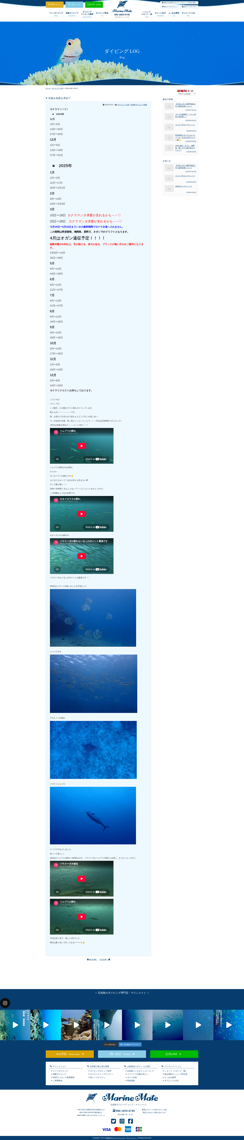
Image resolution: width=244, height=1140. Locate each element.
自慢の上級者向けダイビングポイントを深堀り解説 (180, 2)
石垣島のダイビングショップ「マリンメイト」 (121, 1138)
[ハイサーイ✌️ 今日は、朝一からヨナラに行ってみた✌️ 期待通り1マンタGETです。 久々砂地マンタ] (229, 1025)
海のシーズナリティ (170, 6)
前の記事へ (93, 959)
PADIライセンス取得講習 (63, 1077)
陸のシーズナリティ (190, 6)
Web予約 (55, 4)
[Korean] (192, 91)
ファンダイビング (56, 14)
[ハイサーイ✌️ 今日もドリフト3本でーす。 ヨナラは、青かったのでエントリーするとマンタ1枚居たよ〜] (167, 1025)
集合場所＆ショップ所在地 (175, 1074)
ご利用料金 (57, 1080)
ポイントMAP (160, 14)
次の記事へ (104, 959)
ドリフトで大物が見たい (137, 1074)
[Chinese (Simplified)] (178, 91)
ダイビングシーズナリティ (101, 1074)
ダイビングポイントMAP (100, 1071)
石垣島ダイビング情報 (139, 105)
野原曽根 (131, 1080)
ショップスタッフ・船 (146, 14)
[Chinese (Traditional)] (182, 91)
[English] (185, 91)
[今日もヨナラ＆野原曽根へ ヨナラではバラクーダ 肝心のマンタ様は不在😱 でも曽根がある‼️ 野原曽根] (198, 1025)
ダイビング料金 (102, 14)
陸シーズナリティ (97, 1077)
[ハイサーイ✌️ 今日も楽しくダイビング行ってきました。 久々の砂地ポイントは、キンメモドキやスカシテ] (137, 1025)
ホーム (48, 88)
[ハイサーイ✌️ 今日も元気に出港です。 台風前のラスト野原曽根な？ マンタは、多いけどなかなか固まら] (15, 1025)
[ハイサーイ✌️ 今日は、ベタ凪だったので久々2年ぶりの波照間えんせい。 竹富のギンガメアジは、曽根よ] (76, 1025)
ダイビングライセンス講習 (87, 14)
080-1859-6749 (122, 14)
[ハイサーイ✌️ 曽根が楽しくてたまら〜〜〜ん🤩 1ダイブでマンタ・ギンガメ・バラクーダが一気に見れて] (45, 1025)
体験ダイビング (72, 14)
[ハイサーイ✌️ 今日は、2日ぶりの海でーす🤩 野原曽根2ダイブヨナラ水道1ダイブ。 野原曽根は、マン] (107, 1025)
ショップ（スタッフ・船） (175, 1071)
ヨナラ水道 (132, 1077)
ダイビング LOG (188, 14)
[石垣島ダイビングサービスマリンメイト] (122, 11)
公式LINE (94, 4)
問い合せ (74, 4)
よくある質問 (173, 14)
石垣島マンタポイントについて (140, 1071)
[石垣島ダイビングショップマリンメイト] (122, 1101)
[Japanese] (188, 91)
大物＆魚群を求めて (59, 98)
